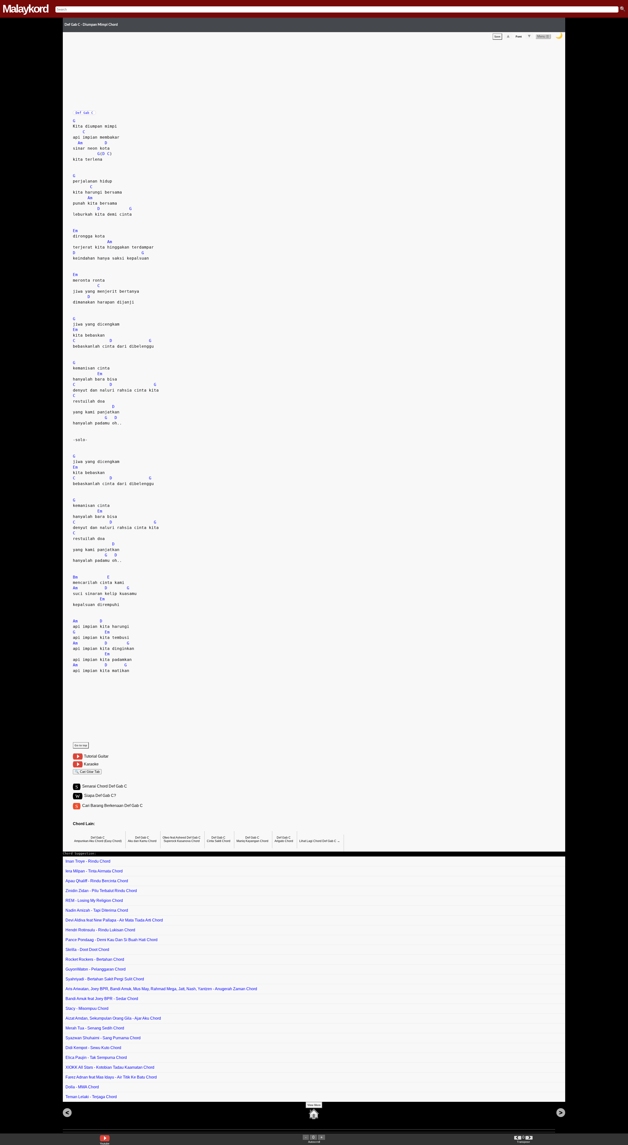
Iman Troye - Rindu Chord (87, 861)
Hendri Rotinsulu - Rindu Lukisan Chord (100, 930)
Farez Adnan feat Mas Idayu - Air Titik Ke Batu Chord (111, 1077)
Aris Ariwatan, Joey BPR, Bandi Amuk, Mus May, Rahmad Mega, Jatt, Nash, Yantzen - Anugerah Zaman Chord (161, 989)
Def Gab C (84, 113)
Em (75, 230)
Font (519, 36)
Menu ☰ (543, 36)
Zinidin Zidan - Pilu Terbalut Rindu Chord (101, 891)
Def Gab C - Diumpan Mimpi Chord (91, 24)
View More (314, 1105)
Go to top (81, 745)
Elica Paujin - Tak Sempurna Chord (96, 1057)
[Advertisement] (220, 74)
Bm (75, 577)
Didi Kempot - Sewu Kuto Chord (93, 1048)
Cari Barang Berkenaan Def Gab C (112, 805)
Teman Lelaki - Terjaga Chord (91, 1097)
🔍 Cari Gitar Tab (87, 772)
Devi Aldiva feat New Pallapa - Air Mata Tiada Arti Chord (114, 920)
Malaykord (25, 8)
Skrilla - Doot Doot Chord (87, 950)
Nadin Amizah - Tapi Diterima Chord (96, 910)
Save (497, 36)
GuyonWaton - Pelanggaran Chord (95, 969)
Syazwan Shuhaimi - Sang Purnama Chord (103, 1038)
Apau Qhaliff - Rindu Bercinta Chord (96, 881)
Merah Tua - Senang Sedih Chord (94, 1028)
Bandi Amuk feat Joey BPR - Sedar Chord (101, 999)
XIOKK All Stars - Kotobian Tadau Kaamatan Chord (109, 1067)
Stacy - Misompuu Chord (86, 1008)
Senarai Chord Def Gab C (104, 786)
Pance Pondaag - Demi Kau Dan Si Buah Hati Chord (111, 940)
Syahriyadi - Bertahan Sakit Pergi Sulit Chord (104, 979)
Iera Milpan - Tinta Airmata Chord (94, 871)
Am (80, 143)
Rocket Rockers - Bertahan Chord (94, 959)
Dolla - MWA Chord (82, 1087)
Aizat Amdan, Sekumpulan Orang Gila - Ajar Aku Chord (113, 1018)
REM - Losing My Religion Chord (94, 900)
